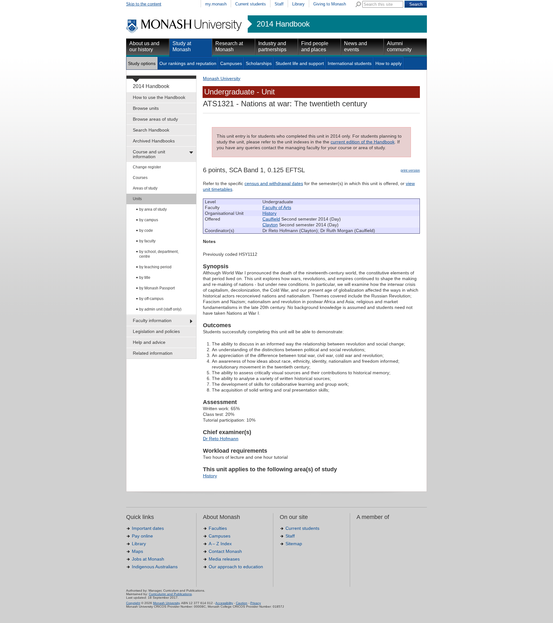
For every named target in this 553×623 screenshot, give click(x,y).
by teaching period (155, 267)
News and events (355, 46)
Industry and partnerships (272, 46)
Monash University (221, 78)
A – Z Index (220, 543)
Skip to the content (143, 4)
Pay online (142, 535)
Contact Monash (225, 551)
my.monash (216, 4)
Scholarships (259, 63)
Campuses (231, 63)
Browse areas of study (155, 119)
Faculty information (152, 320)
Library (298, 4)
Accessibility (224, 603)
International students (350, 63)
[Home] (184, 32)
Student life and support (300, 63)
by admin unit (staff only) (160, 309)
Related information (152, 353)
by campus (148, 220)
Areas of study (145, 188)
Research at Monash (229, 46)
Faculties (218, 528)
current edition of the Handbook (363, 141)
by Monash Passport (157, 288)
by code (146, 230)
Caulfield (271, 219)
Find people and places (314, 46)
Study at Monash (181, 46)
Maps (137, 551)
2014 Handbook (283, 24)
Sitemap (293, 543)
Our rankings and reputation (187, 63)
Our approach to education (236, 566)
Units (137, 199)
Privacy (255, 603)
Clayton (270, 224)
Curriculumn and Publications (170, 594)
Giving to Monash (329, 4)
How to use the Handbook (159, 97)
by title (144, 277)
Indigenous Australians (155, 566)
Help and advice (149, 342)
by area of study (153, 209)
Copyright (133, 603)
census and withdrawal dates (273, 183)
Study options (142, 63)
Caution (241, 603)
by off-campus (151, 298)
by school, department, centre (159, 254)
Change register (147, 167)
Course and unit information (149, 154)
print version (410, 170)
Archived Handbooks (154, 140)
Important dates (148, 528)
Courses (140, 177)
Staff (279, 4)
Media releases (224, 559)
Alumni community (399, 46)
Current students (250, 4)
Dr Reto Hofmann (220, 438)
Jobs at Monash (148, 559)
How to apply (388, 63)
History (269, 213)
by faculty (147, 241)
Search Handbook (151, 130)
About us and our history (144, 46)
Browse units (146, 108)
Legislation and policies (156, 331)
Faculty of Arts (276, 207)
